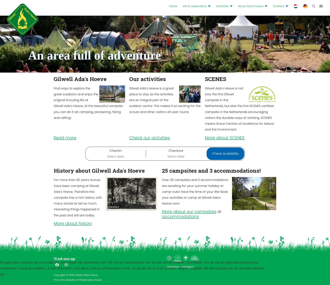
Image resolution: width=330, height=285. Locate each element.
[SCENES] (194, 258)
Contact (278, 6)
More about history (73, 223)
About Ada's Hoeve (250, 6)
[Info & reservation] (209, 6)
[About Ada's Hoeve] (265, 6)
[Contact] (286, 6)
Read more (65, 138)
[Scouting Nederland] (178, 258)
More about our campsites (189, 211)
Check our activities (149, 138)
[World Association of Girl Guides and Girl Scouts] (169, 258)
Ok (7, 281)
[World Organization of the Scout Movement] (186, 258)
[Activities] (230, 6)
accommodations (180, 216)
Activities (222, 6)
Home (173, 6)
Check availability (225, 153)
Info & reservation (195, 6)
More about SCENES (225, 138)
